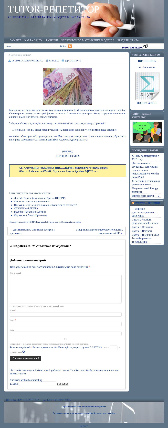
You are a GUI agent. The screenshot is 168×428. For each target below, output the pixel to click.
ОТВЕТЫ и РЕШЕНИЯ (147, 203)
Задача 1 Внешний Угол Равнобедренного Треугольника (145, 238)
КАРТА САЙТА (33, 40)
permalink (77, 221)
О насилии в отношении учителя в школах (146, 182)
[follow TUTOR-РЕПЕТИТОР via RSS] (70, 47)
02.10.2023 (54, 60)
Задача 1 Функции (142, 227)
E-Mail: (14, 383)
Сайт (12, 329)
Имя (12, 310)
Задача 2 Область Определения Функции (145, 221)
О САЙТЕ (15, 40)
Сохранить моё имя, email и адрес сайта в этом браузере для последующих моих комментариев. (49, 343)
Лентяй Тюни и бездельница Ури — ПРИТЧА (40, 198)
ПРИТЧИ (33, 221)
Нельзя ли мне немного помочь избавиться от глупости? (45, 205)
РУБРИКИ (52, 40)
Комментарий (15, 273)
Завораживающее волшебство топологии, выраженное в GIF (99, 231)
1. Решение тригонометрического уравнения (144, 212)
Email (13, 320)
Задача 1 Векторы (142, 230)
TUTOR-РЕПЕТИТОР (53, 8)
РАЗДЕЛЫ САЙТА (128, 40)
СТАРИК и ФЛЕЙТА (26, 208)
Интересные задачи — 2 (145, 195)
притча (57, 221)
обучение (50, 221)
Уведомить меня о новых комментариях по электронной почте (38, 306)
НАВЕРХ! (84, 426)
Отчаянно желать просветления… (33, 201)
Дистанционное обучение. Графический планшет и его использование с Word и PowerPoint (145, 170)
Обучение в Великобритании (30, 215)
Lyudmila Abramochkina (27, 60)
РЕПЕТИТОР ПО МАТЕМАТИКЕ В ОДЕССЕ (87, 40)
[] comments (73, 60)
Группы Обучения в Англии (30, 211)
